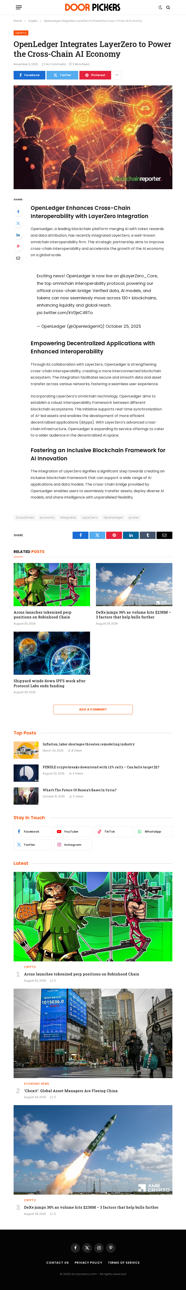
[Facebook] (18, 211)
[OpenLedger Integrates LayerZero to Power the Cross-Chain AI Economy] (93, 137)
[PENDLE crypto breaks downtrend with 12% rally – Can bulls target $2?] (26, 773)
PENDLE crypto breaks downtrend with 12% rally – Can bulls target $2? (101, 767)
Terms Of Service (124, 1262)
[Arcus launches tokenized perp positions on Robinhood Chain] (52, 584)
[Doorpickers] (93, 7)
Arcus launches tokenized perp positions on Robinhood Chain (42, 615)
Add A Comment (93, 709)
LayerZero (90, 517)
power (134, 517)
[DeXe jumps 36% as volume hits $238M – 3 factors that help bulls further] (134, 584)
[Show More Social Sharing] (116, 75)
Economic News (36, 1084)
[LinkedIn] (18, 234)
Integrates (68, 517)
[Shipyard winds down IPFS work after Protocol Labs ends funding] (52, 653)
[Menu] (19, 7)
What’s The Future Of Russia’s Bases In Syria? (80, 790)
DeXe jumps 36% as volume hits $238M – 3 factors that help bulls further (133, 615)
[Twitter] (18, 223)
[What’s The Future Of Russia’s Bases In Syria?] (26, 796)
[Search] (167, 7)
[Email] (18, 258)
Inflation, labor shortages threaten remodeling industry (89, 744)
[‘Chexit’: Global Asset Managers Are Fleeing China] (93, 1033)
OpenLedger (113, 517)
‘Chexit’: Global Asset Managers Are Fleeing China (71, 1090)
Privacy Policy (88, 1262)
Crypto (21, 33)
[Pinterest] (18, 246)
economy (47, 517)
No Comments (56, 64)
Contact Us (57, 1262)
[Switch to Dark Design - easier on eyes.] (160, 7)
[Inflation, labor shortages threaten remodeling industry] (26, 750)
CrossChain (25, 517)
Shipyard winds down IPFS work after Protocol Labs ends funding (50, 683)
